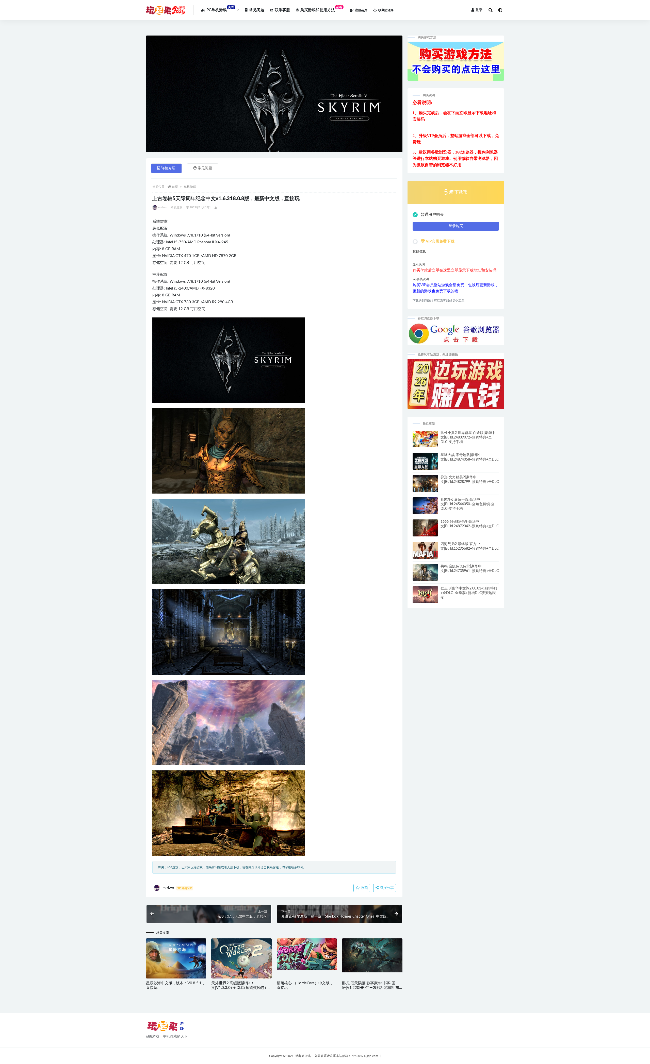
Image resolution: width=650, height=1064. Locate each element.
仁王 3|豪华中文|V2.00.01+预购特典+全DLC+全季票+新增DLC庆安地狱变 (469, 593)
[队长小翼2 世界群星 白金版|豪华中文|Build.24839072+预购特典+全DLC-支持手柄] (425, 442)
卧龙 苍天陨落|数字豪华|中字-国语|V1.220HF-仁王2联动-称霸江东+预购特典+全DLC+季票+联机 (370, 987)
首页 (175, 186)
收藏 (364, 888)
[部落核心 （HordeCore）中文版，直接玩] (307, 954)
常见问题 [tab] (205, 168)
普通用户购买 (432, 214)
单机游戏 (190, 186)
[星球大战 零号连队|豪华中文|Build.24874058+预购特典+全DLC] (425, 463)
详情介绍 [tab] (168, 168)
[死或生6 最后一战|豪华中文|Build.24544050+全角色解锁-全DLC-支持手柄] (425, 507)
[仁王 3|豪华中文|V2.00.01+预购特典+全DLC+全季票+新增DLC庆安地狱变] (425, 595)
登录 (478, 10)
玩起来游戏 (303, 1055)
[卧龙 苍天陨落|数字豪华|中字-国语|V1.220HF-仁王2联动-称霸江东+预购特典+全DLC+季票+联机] (372, 955)
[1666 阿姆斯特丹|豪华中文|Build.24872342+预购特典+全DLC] (425, 530)
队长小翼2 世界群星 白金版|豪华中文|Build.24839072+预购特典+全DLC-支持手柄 (468, 437)
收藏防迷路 (386, 10)
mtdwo (162, 207)
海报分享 (386, 888)
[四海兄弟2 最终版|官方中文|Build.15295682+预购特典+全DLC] (425, 554)
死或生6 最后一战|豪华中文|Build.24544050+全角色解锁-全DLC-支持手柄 (468, 504)
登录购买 (456, 226)
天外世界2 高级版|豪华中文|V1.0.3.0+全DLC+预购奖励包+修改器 (240, 987)
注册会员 (361, 10)
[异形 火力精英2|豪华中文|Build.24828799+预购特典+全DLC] (425, 485)
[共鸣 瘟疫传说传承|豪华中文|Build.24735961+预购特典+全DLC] (425, 574)
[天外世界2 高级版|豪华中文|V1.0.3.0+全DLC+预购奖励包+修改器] (241, 962)
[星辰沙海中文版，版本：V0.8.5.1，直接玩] (176, 959)
